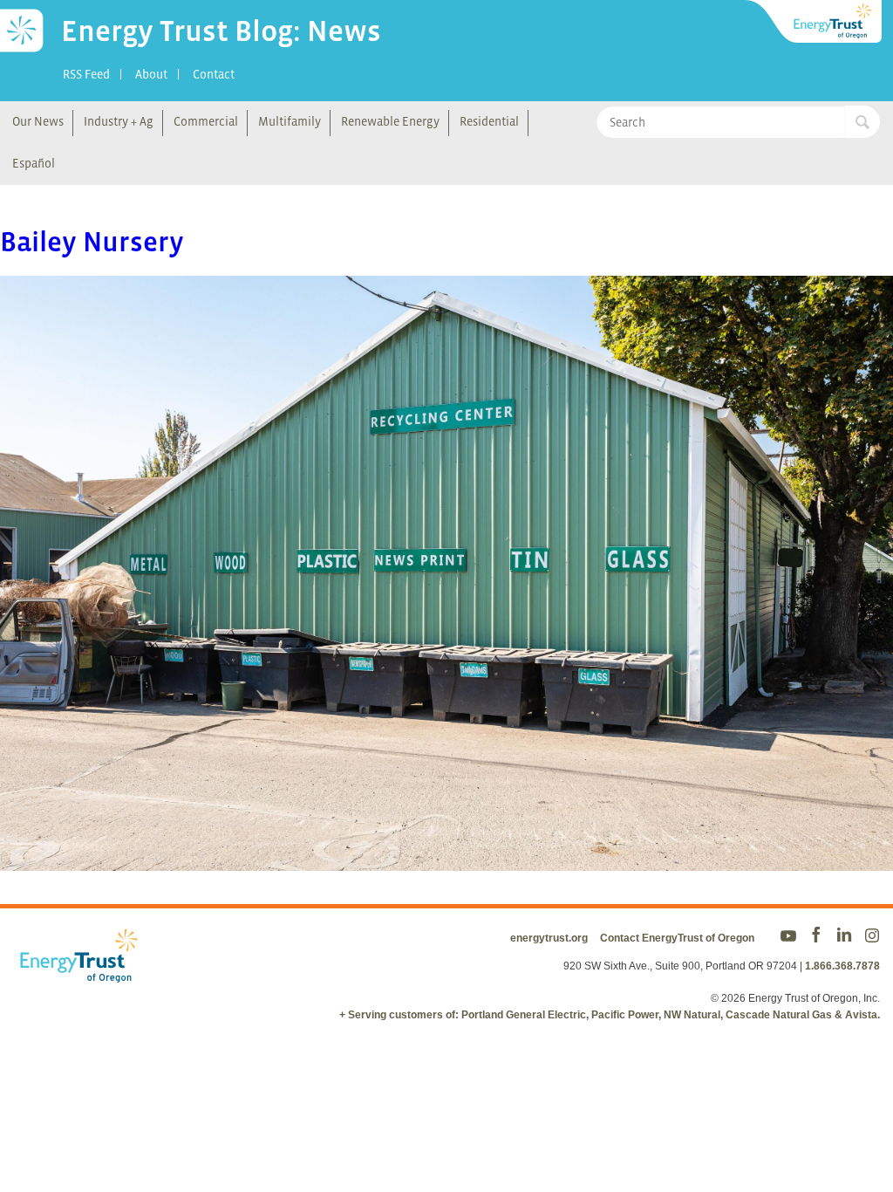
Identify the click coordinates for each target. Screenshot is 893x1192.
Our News (38, 121)
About (151, 74)
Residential (489, 121)
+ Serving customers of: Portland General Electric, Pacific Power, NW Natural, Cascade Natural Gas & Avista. (609, 1015)
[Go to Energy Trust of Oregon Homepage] (814, 22)
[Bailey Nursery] (446, 860)
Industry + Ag (118, 121)
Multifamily (289, 121)
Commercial (206, 121)
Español (33, 163)
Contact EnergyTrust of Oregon (677, 938)
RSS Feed (86, 74)
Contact (214, 74)
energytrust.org (549, 938)
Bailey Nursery (92, 241)
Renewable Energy (390, 121)
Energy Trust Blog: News (221, 30)
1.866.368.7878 (842, 966)
